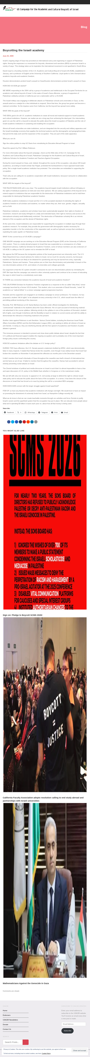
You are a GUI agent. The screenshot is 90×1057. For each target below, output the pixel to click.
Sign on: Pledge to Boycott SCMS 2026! (22, 615)
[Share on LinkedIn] (32, 421)
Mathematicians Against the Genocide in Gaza (26, 983)
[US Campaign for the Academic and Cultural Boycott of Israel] (41, 9)
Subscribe (67, 1031)
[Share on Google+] (16, 421)
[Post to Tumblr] (20, 421)
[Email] (36, 421)
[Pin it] (24, 421)
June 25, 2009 (8, 56)
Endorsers (6, 1015)
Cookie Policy (46, 1053)
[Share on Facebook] (8, 421)
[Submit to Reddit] (28, 421)
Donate (5, 1024)
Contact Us (7, 1029)
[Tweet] (12, 421)
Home (5, 1010)
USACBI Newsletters (10, 1020)
